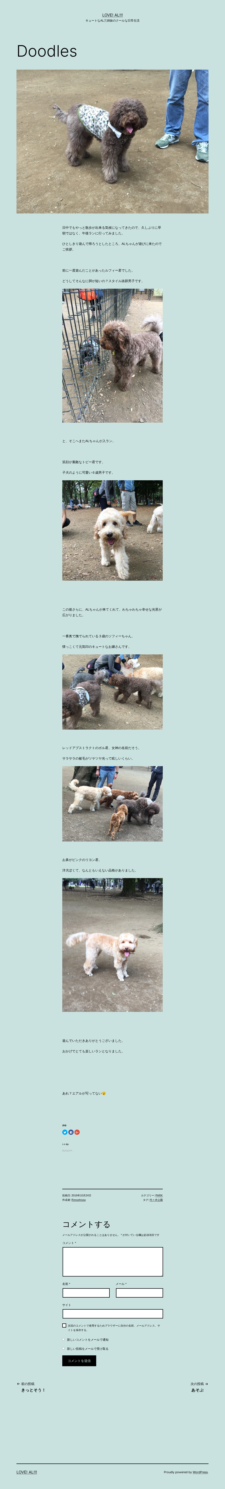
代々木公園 (156, 1200)
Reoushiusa (78, 1200)
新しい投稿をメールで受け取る (88, 1348)
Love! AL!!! (112, 15)
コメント (69, 1243)
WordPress (200, 1472)
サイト (66, 1305)
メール (121, 1284)
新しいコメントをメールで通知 (88, 1339)
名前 (66, 1284)
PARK (159, 1195)
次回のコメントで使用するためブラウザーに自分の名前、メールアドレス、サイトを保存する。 (114, 1327)
